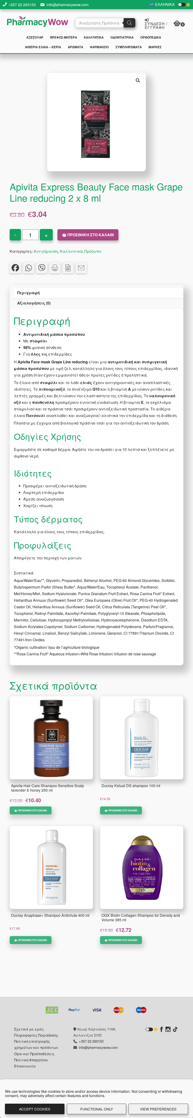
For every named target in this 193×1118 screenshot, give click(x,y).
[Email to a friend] (81, 267)
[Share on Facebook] (15, 267)
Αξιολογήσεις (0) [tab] (34, 303)
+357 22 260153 (22, 4)
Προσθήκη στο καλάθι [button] (32, 810)
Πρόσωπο (92, 251)
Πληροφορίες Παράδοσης (36, 1035)
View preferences (158, 1108)
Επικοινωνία (25, 1065)
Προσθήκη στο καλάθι (91, 234)
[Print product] (54, 267)
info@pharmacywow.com (67, 4)
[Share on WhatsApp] (28, 267)
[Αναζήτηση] (129, 23)
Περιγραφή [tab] (28, 292)
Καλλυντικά (71, 251)
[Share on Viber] (41, 267)
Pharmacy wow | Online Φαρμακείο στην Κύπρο (37, 22)
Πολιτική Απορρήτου (31, 1059)
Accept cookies (34, 1108)
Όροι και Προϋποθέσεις (34, 1053)
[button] (138, 80)
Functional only (96, 1108)
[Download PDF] (68, 267)
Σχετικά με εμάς (29, 1028)
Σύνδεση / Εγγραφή (156, 25)
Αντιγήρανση (46, 251)
